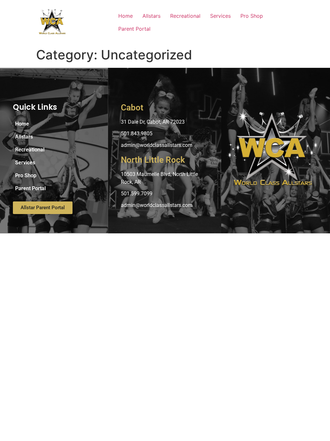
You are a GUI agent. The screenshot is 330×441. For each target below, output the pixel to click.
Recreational (185, 16)
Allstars (151, 16)
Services (220, 16)
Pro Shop (251, 16)
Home (125, 16)
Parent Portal (134, 29)
